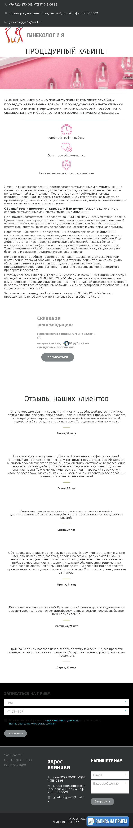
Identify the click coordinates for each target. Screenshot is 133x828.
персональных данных (61, 720)
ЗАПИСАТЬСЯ (57, 357)
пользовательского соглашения (32, 723)
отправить (15, 733)
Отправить (102, 801)
